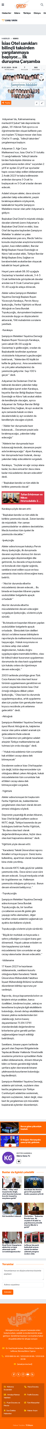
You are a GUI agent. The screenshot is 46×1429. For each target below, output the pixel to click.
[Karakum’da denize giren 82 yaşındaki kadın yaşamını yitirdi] (34, 1182)
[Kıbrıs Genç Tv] (8, 1158)
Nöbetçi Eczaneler (9, 1388)
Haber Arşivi (32, 1411)
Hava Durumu (33, 1387)
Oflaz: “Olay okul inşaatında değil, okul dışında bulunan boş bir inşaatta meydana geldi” (11, 1194)
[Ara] (41, 5)
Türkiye (27, 13)
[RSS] (32, 1374)
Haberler (6, 13)
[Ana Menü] (3, 5)
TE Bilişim (29, 1425)
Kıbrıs (17, 13)
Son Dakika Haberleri (10, 1412)
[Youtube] (28, 1374)
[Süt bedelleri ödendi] (12, 1209)
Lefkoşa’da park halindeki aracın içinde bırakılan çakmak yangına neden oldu (31, 1249)
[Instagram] (23, 1374)
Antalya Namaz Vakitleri (12, 1396)
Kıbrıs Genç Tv (23, 1156)
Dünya (37, 13)
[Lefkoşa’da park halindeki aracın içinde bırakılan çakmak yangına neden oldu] (34, 1237)
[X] (18, 1374)
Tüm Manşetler (33, 1403)
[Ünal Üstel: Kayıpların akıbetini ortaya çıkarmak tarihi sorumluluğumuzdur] (12, 1237)
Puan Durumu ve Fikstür (12, 1404)
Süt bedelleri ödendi (11, 1216)
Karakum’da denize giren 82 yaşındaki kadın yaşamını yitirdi (33, 1192)
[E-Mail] (19, 1161)
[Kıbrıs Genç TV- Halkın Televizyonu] (22, 5)
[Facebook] (14, 1374)
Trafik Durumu (32, 1395)
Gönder (8, 1292)
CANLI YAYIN (10, 20)
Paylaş (7, 103)
